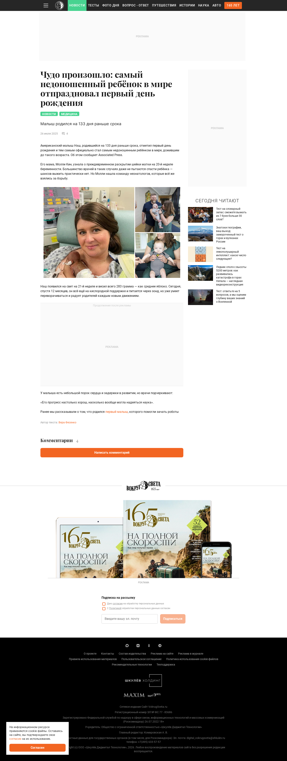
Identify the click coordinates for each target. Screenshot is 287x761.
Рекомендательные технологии (132, 664)
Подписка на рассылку (118, 598)
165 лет (233, 5)
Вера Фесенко (67, 422)
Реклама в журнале (190, 653)
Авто (216, 5)
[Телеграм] (159, 645)
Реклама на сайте (162, 653)
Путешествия (164, 5)
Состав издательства (132, 653)
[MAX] (127, 645)
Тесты (93, 5)
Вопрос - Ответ (135, 5)
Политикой (115, 608)
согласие (118, 603)
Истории (187, 5)
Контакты (107, 653)
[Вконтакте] (138, 645)
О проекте (90, 653)
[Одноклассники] (149, 645)
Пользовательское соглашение (141, 659)
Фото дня (110, 5)
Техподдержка (166, 664)
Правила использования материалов (93, 659)
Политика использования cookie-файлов (192, 659)
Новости (77, 5)
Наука (203, 5)
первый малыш (116, 412)
